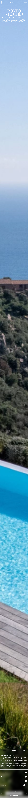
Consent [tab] (5, 750)
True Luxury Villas (14, 2)
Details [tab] (14, 750)
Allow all (14, 791)
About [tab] (23, 750)
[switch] (25, 777)
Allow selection (14, 795)
